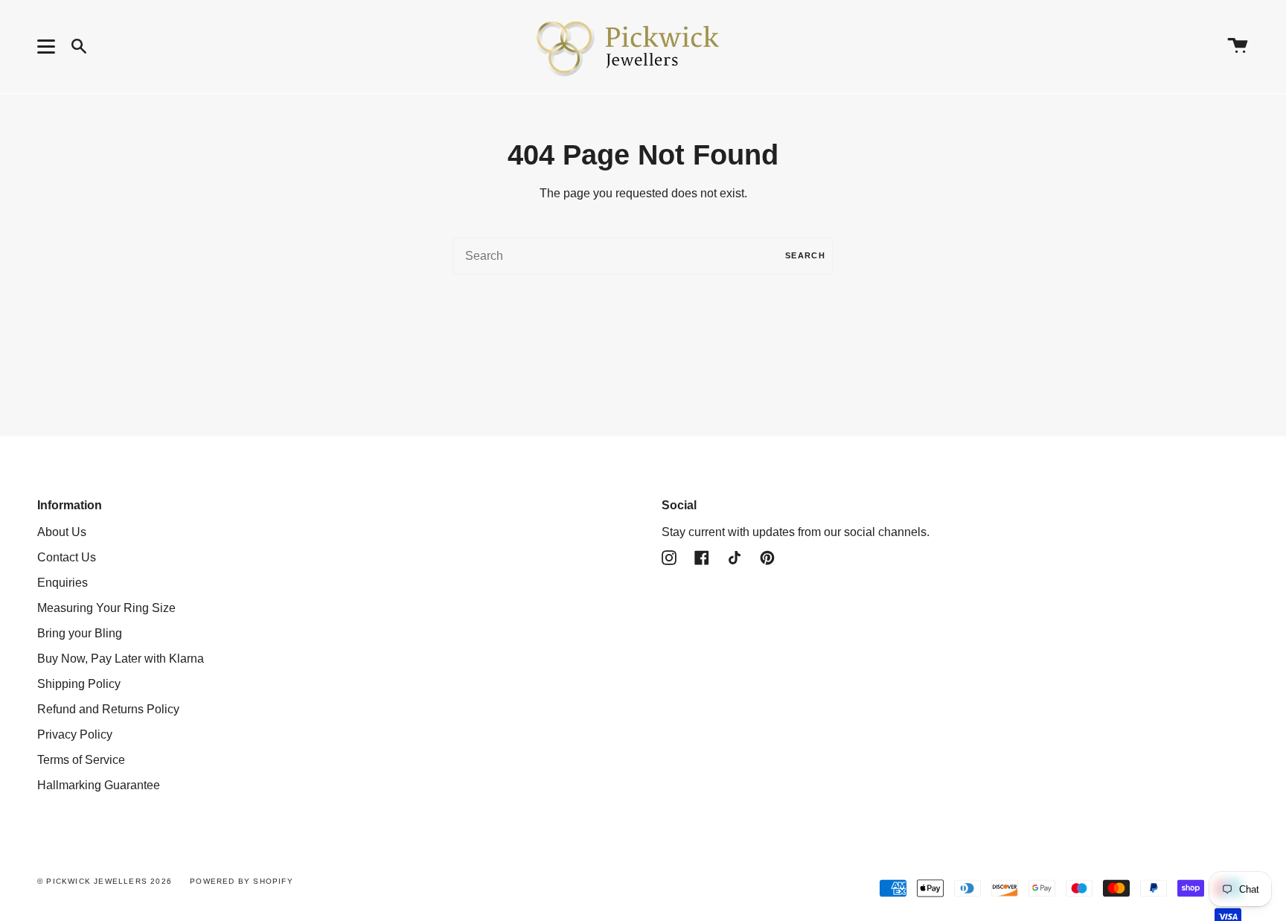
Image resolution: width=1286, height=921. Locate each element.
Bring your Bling (79, 633)
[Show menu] (48, 46)
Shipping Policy (79, 684)
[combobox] (643, 256)
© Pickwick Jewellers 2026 (104, 881)
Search (805, 255)
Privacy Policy (74, 734)
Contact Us (66, 557)
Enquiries (62, 582)
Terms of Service (81, 759)
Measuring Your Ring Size (106, 608)
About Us (61, 532)
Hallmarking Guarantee (98, 785)
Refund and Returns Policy (108, 709)
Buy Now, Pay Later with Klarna (120, 658)
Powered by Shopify (241, 881)
